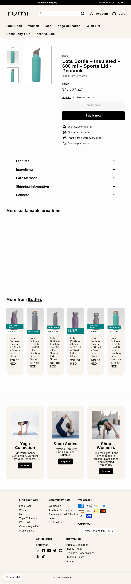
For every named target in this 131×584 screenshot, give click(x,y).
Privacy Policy (74, 549)
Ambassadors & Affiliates (63, 514)
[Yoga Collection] (25, 425)
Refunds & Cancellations (80, 553)
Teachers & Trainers (60, 510)
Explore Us (55, 522)
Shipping (66, 97)
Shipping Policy (75, 557)
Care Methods (26, 178)
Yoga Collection (69, 26)
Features (23, 161)
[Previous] (12, 48)
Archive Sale (46, 34)
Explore (25, 465)
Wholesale (55, 506)
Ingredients (25, 169)
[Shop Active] (65, 425)
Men (48, 26)
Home (65, 56)
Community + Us (18, 34)
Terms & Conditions (77, 545)
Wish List (93, 26)
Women (33, 26)
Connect (22, 195)
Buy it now (93, 115)
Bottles (35, 299)
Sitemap (70, 561)
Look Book (14, 26)
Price (65, 84)
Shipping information (32, 186)
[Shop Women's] (106, 425)
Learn (52, 518)
